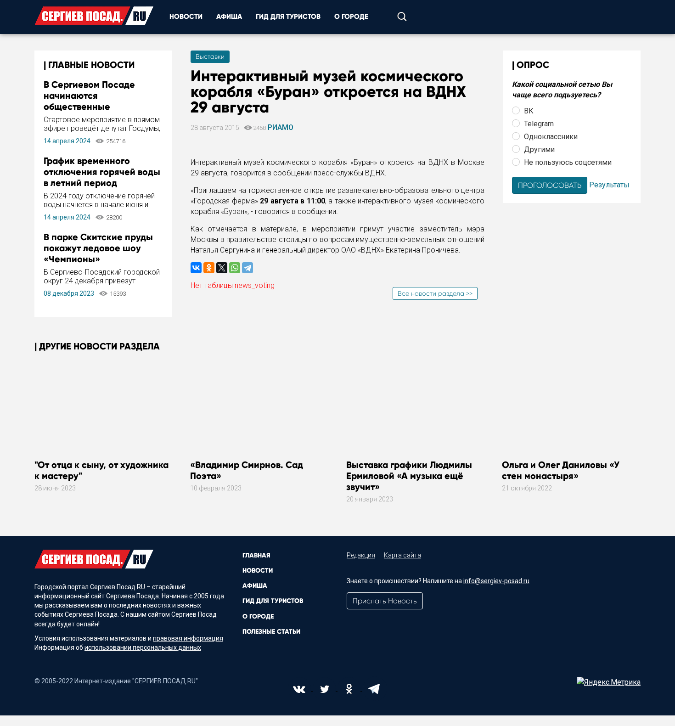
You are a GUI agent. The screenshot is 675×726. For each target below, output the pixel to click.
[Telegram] (247, 267)
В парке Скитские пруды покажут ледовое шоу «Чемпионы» (98, 248)
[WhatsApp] (234, 267)
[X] (221, 267)
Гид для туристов (288, 16)
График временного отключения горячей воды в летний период (102, 171)
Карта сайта (402, 555)
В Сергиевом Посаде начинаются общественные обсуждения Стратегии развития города (95, 106)
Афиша (229, 16)
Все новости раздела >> (435, 293)
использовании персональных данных (142, 647)
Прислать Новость (385, 601)
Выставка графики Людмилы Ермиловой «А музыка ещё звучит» (409, 475)
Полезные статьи (271, 632)
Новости (185, 16)
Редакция (361, 555)
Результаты (609, 184)
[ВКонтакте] (196, 267)
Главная (256, 555)
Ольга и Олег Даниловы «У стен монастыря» (560, 470)
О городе (351, 16)
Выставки (210, 56)
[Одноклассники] (208, 267)
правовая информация (188, 638)
